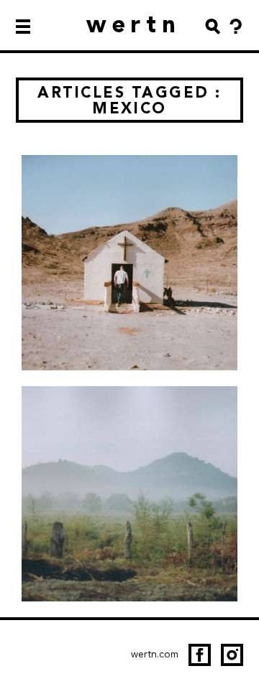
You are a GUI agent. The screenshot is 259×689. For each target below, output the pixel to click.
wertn (134, 24)
